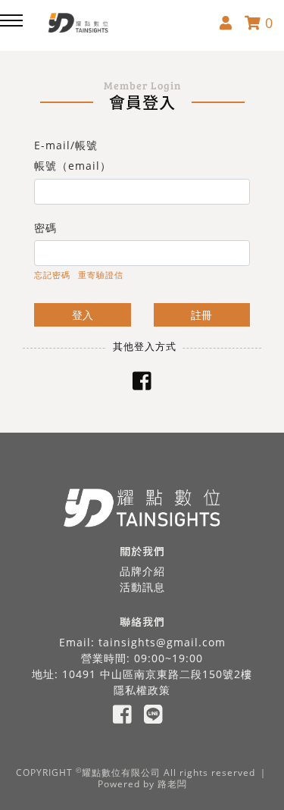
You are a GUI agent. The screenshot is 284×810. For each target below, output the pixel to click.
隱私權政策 (142, 690)
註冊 (201, 315)
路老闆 (172, 783)
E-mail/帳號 (66, 145)
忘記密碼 (52, 274)
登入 (82, 315)
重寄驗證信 (100, 274)
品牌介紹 (142, 571)
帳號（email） (72, 165)
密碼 (45, 227)
